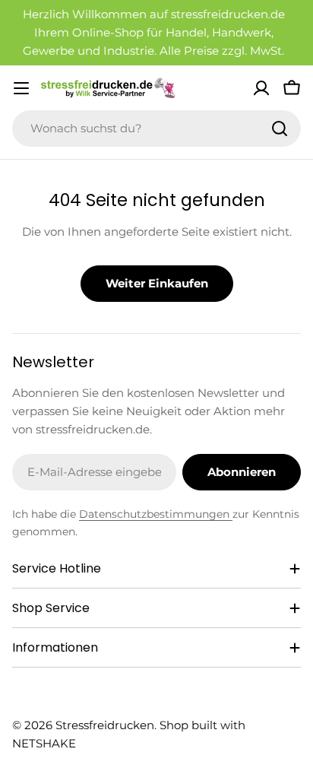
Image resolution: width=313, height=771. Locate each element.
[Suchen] (279, 128)
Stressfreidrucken (104, 725)
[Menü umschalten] (21, 88)
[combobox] (156, 128)
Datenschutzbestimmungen (155, 514)
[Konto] (261, 88)
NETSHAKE (44, 743)
